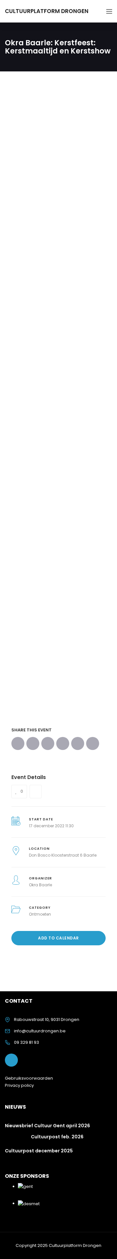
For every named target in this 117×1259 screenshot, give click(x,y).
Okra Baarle (40, 885)
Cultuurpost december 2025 (39, 1150)
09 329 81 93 (26, 1042)
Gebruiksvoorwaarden (29, 1078)
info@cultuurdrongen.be (40, 1031)
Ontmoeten (40, 914)
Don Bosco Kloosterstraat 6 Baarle (63, 855)
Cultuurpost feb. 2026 (57, 1136)
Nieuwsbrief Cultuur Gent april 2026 (47, 1125)
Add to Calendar (58, 938)
